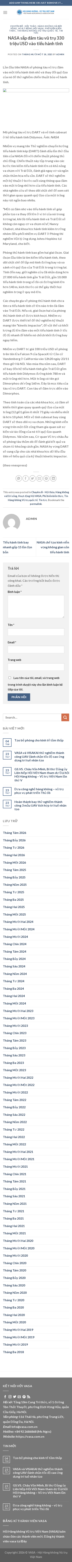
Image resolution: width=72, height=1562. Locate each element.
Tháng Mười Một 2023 (18, 1018)
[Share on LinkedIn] (53, 478)
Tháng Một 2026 (14, 862)
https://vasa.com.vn (30, 1436)
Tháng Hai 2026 (14, 855)
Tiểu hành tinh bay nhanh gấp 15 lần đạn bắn (17, 547)
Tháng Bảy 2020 (14, 1278)
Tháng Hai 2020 (14, 1315)
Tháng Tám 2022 (14, 1100)
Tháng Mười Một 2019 (18, 1337)
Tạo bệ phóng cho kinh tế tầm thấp (39, 740)
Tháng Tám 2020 (14, 1270)
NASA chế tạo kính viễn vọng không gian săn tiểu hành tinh (53, 547)
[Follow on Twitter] (14, 1397)
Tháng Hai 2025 (14, 907)
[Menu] (5, 12)
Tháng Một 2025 (14, 914)
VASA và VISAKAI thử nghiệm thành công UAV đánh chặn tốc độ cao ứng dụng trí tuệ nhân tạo (39, 756)
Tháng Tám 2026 (14, 832)
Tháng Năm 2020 (15, 1292)
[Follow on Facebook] (5, 1397)
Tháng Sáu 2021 (14, 1196)
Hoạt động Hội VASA (31, 28)
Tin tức (43, 500)
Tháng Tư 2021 (13, 1211)
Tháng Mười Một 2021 (18, 1159)
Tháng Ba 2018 (13, 1352)
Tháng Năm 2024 (15, 973)
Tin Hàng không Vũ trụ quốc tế (37, 30)
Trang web (14, 659)
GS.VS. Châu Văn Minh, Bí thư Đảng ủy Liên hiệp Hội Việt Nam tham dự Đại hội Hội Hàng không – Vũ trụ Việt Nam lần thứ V (41, 774)
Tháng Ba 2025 (13, 899)
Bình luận (15, 591)
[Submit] (65, 717)
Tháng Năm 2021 (15, 1203)
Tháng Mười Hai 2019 (18, 1329)
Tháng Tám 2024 (14, 951)
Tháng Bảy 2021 (14, 1189)
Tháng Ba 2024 (13, 988)
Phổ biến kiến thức (52, 496)
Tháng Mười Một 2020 (18, 1248)
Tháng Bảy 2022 (14, 1107)
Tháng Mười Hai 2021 (18, 1151)
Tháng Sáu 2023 (14, 1055)
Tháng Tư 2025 (13, 892)
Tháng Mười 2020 (15, 1255)
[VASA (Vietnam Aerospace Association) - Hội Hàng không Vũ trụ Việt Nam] (36, 12)
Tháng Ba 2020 (13, 1307)
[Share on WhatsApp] (19, 478)
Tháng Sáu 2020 (14, 1285)
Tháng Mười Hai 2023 (18, 1011)
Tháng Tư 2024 (13, 981)
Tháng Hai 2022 (14, 1137)
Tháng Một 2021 (14, 1233)
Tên (11, 624)
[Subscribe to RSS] (28, 1397)
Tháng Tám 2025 (14, 870)
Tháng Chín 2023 (14, 1033)
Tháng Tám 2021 (14, 1181)
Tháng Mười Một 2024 (18, 929)
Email (12, 642)
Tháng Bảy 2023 (14, 1048)
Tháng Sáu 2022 (14, 1114)
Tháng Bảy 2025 (14, 877)
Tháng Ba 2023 (13, 1062)
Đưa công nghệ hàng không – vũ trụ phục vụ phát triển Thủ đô (39, 790)
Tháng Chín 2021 (14, 1174)
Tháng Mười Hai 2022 (18, 1077)
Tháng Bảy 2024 (14, 958)
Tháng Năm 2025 (15, 884)
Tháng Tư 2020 (13, 1300)
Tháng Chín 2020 (14, 1263)
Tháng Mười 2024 (15, 936)
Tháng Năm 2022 (15, 1122)
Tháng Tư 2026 (13, 847)
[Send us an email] (19, 1397)
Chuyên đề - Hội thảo (23, 26)
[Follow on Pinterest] (24, 1397)
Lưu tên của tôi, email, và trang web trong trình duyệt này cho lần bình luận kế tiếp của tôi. (35, 683)
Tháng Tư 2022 (13, 1129)
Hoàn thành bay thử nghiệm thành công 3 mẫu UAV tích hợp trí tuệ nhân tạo (40, 805)
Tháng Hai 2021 (14, 1226)
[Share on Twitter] (32, 478)
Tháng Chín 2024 (14, 944)
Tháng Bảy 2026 (14, 840)
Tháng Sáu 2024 (14, 966)
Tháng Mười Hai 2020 (18, 1240)
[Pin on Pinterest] (46, 478)
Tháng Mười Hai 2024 (18, 921)
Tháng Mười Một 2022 (18, 1085)
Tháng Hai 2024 (14, 996)
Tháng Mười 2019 (15, 1344)
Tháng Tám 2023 (14, 1040)
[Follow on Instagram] (10, 1397)
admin (60, 54)
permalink (36, 503)
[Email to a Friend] (39, 478)
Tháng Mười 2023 (15, 1025)
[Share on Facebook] (25, 478)
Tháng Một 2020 (14, 1322)
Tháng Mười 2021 (15, 1166)
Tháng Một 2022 (14, 1144)
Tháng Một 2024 (14, 1003)
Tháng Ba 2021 (13, 1218)
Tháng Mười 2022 (15, 1092)
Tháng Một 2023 (14, 1070)
